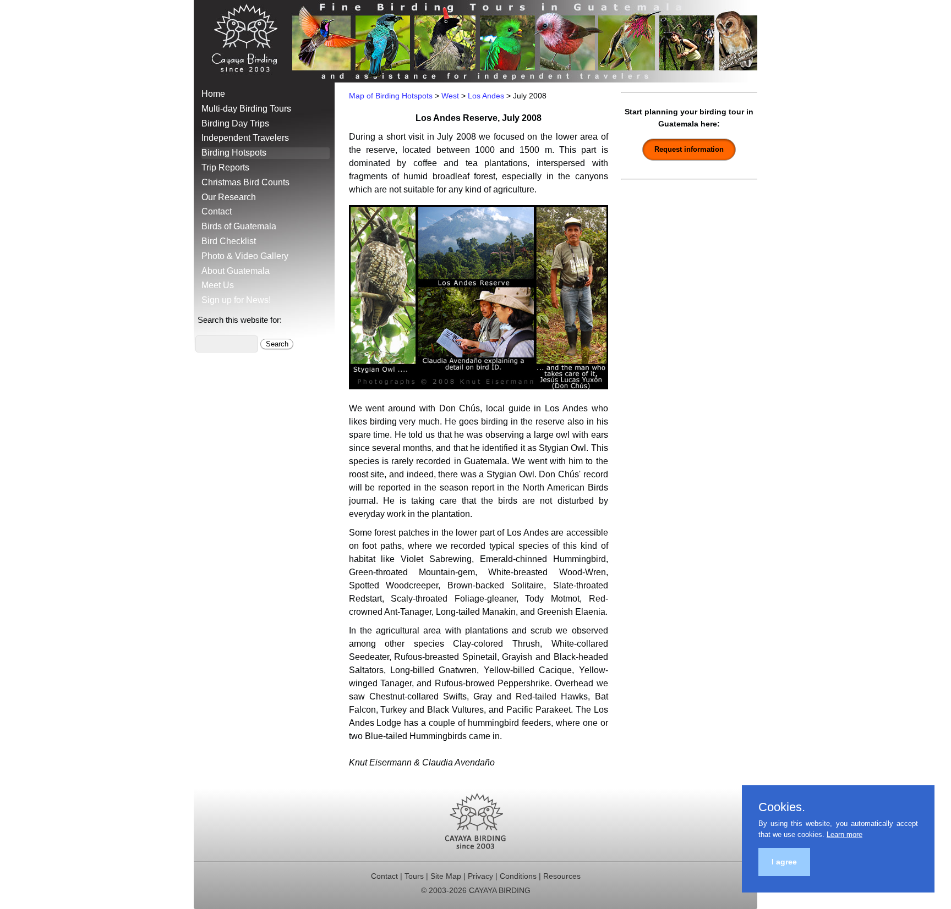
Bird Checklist (228, 241)
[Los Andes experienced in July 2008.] (478, 386)
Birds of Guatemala (238, 226)
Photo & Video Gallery (244, 256)
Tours (414, 876)
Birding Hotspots (233, 152)
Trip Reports (225, 167)
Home (213, 93)
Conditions (518, 876)
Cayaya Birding (249, 41)
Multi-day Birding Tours (246, 108)
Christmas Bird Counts (245, 182)
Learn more (844, 834)
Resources (562, 876)
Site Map (445, 876)
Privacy (480, 876)
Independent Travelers (245, 137)
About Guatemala (235, 271)
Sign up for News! (236, 300)
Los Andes (486, 95)
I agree (784, 861)
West (450, 95)
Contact (216, 211)
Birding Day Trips (235, 123)
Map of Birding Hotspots (391, 95)
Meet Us (217, 285)
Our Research (228, 197)
